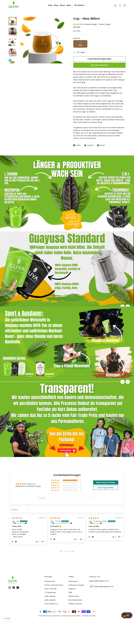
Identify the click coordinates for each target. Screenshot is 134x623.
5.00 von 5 (31, 484)
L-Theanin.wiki (50, 592)
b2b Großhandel (75, 600)
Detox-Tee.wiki (50, 589)
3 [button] (67, 551)
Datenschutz (74, 596)
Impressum (73, 581)
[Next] (128, 382)
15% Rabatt (79, 5)
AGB (70, 592)
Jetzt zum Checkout (99, 65)
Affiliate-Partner (75, 604)
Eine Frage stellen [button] (105, 487)
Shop (50, 5)
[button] (78, 24)
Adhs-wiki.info (50, 600)
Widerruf (72, 589)
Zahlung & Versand (76, 585)
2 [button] (64, 551)
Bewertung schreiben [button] (105, 482)
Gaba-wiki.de (49, 596)
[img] (17, 518)
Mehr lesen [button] (18, 536)
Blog (56, 5)
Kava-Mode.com (51, 604)
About (62, 5)
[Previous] (122, 382)
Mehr (68, 5)
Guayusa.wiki (49, 581)
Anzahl (76, 38)
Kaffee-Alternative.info (53, 585)
